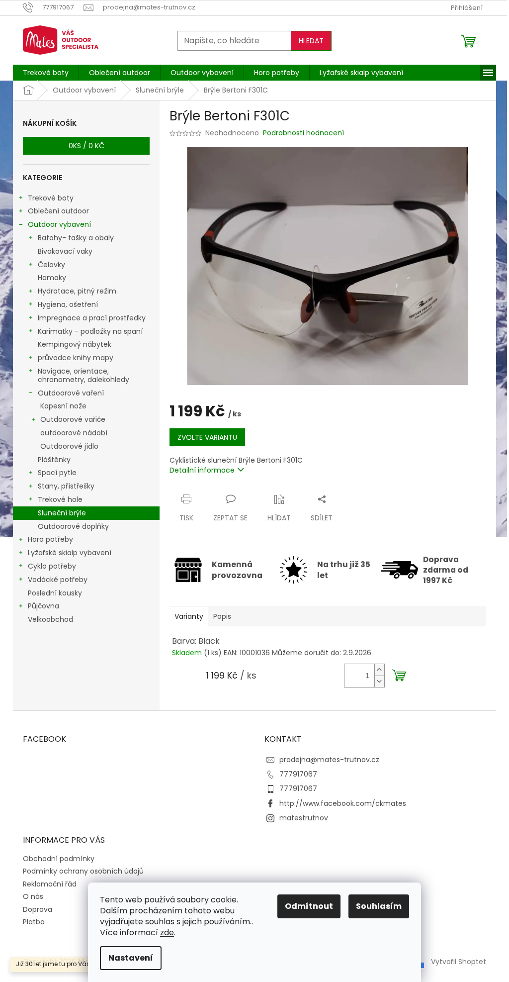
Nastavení (130, 958)
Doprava (37, 909)
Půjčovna (43, 606)
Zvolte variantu (207, 437)
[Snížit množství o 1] (379, 681)
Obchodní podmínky (58, 859)
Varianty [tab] (188, 616)
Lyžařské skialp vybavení (69, 553)
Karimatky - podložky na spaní (90, 331)
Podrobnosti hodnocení (303, 133)
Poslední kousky (55, 593)
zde (167, 932)
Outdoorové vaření (71, 393)
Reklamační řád (50, 884)
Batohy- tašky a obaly (76, 238)
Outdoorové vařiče (72, 419)
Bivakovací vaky (65, 251)
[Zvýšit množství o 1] (379, 670)
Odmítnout (309, 906)
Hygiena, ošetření (68, 304)
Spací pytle (57, 473)
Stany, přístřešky (66, 486)
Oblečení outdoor (58, 211)
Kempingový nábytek (74, 344)
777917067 (298, 774)
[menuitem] (46, 73)
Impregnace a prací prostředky (92, 318)
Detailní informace (202, 470)
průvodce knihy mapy (75, 358)
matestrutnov (303, 818)
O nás (33, 896)
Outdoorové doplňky (73, 526)
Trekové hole (60, 499)
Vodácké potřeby (57, 580)
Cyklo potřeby (52, 566)
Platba (34, 922)
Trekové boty (51, 198)
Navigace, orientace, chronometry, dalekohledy (83, 375)
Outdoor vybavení (59, 224)
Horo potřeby (50, 539)
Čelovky (51, 265)
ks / (86, 146)
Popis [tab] (222, 616)
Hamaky (52, 278)
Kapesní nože (63, 406)
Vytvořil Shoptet (458, 962)
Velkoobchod (50, 619)
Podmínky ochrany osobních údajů (83, 871)
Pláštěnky (54, 460)
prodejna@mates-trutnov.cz (329, 760)
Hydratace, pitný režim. (78, 291)
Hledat (311, 41)
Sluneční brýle (62, 513)
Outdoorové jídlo (69, 446)
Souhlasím (379, 906)
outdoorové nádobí (73, 433)
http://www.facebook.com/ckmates (342, 803)
